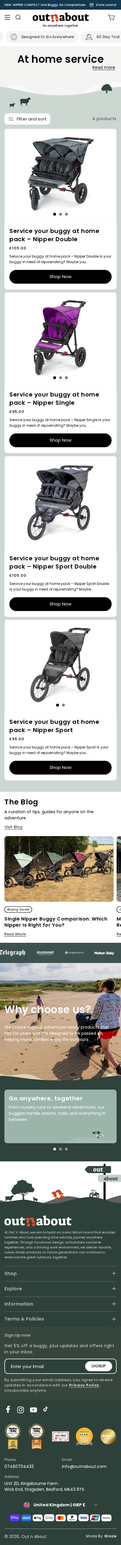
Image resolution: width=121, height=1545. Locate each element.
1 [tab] (54, 214)
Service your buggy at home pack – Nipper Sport (54, 726)
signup (98, 1366)
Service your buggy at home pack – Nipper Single (54, 399)
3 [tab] (66, 214)
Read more (104, 67)
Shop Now (60, 276)
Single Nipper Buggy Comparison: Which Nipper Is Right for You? (55, 922)
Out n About (33, 1536)
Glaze (110, 1536)
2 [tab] (60, 214)
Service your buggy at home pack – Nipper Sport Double (54, 562)
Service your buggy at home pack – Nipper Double (54, 235)
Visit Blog (13, 827)
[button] (7, 17)
